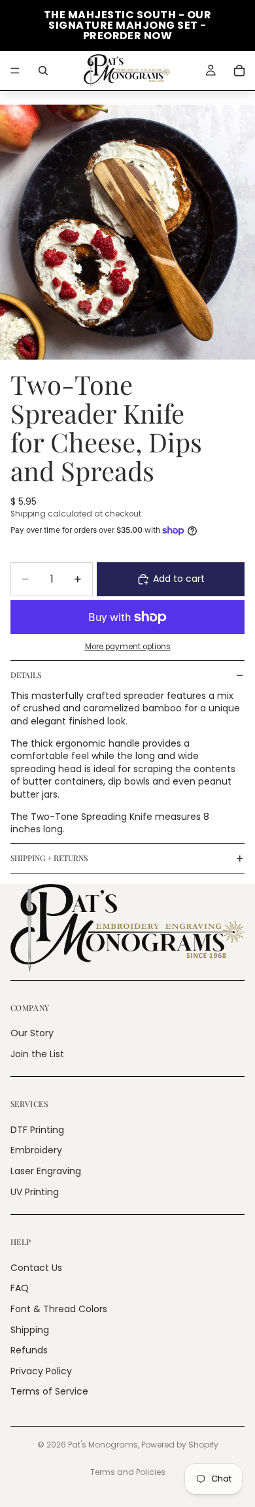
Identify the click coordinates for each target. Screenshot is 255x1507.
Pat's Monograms (103, 1444)
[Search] (43, 70)
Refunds (29, 1350)
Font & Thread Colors (58, 1308)
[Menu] (15, 71)
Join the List (37, 1053)
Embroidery (36, 1150)
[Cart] (239, 70)
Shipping (29, 1329)
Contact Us (36, 1267)
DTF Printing (37, 1129)
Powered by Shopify (179, 1444)
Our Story (32, 1033)
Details (25, 674)
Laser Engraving (45, 1170)
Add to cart (179, 578)
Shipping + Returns (49, 858)
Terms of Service (49, 1391)
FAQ (19, 1288)
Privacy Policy (41, 1371)
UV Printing (34, 1191)
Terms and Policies (127, 1472)
